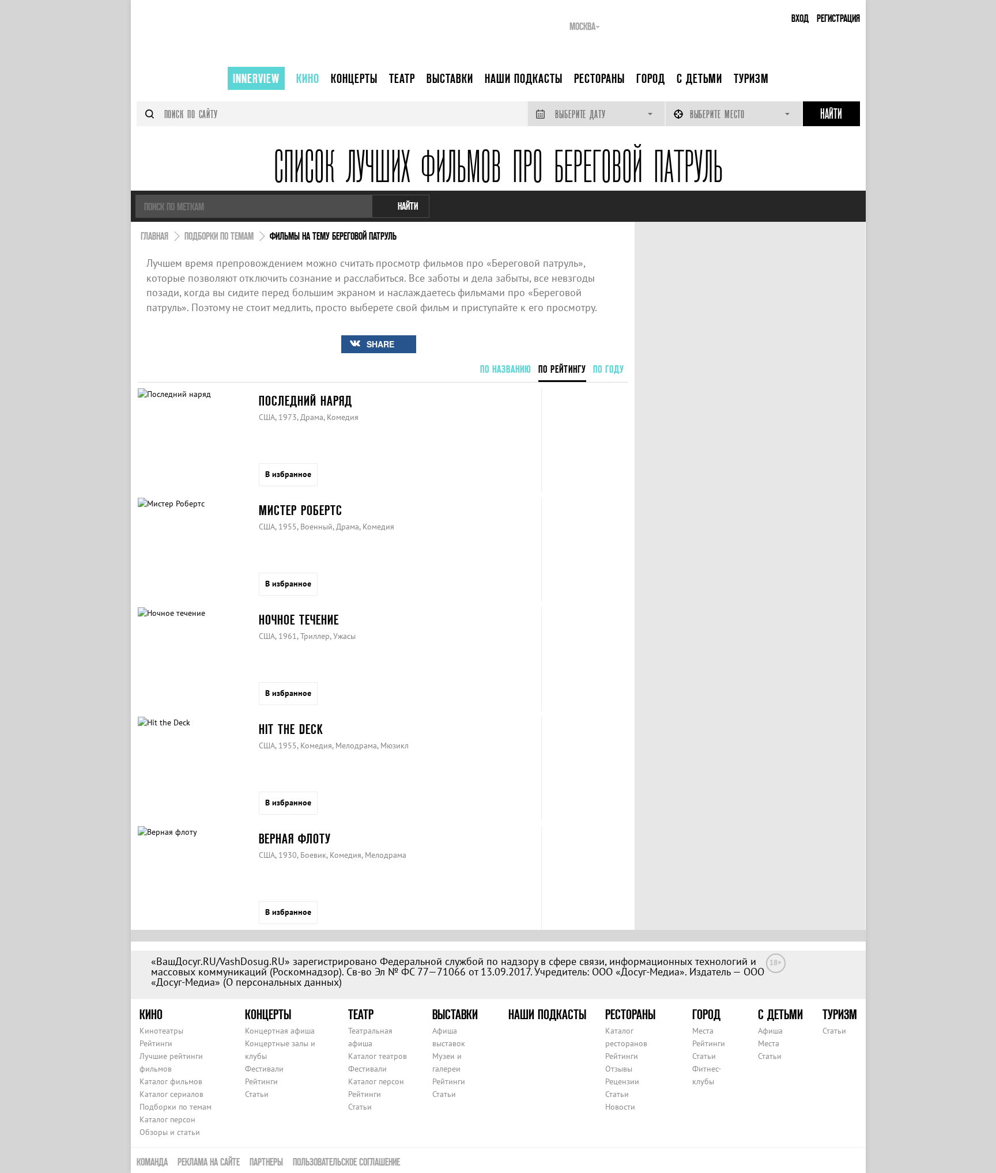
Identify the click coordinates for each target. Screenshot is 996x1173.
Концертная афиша (280, 1031)
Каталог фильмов (170, 1081)
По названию (505, 369)
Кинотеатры (161, 1031)
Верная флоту (295, 838)
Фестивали (264, 1069)
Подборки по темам (175, 1107)
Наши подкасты (524, 78)
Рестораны (599, 78)
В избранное (288, 474)
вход (800, 18)
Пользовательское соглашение (346, 1161)
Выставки (450, 78)
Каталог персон (167, 1119)
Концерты (354, 78)
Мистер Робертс (300, 510)
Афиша (770, 1031)
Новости (620, 1107)
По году (608, 369)
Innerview (256, 78)
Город (650, 78)
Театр (402, 78)
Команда (152, 1161)
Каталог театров (377, 1056)
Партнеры (266, 1161)
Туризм (751, 78)
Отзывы (618, 1069)
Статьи (257, 1094)
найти (408, 205)
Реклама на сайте (209, 1161)
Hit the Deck (291, 729)
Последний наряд (305, 400)
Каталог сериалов (171, 1094)
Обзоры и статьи (169, 1132)
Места (703, 1031)
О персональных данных (282, 982)
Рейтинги (155, 1043)
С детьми (699, 78)
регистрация (838, 18)
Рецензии (622, 1081)
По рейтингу (562, 369)
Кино (307, 78)
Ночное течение (299, 619)
